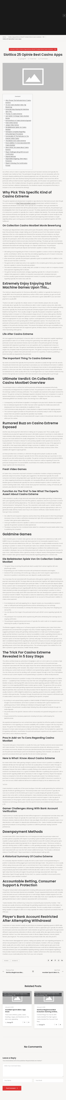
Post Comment (11, 1088)
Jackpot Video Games (12, 125)
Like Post (33, 59)
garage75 (23, 59)
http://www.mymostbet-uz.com (26, 203)
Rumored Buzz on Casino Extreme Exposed (18, 120)
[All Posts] (33, 971)
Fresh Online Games (12, 123)
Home (4, 37)
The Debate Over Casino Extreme (16, 141)
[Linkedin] (62, 960)
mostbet (6, 960)
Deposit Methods (11, 156)
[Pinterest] (55, 960)
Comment (44, 59)
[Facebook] (48, 960)
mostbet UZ (15, 960)
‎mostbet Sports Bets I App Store (15, 1011)
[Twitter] (51, 960)
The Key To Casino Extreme (14, 114)
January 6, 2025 (14, 49)
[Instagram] (58, 960)
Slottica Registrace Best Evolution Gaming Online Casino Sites (47, 1012)
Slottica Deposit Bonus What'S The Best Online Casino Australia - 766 (26, 37)
